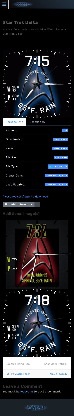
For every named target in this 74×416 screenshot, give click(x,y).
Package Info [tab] (14, 122)
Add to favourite (20, 204)
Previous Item (20, 374)
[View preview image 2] (37, 322)
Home (6, 29)
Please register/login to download (25, 196)
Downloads (20, 29)
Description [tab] (37, 122)
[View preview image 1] (37, 254)
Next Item (57, 374)
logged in (26, 391)
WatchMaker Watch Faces (47, 29)
